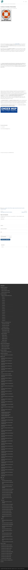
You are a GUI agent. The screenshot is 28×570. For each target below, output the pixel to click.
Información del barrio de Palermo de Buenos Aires (6, 410)
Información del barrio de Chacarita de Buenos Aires (6, 376)
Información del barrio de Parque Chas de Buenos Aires (7, 418)
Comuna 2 (3, 298)
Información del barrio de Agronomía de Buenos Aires (6, 358)
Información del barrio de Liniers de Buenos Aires (7, 397)
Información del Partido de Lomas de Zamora (7, 537)
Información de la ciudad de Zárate (6, 558)
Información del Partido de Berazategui (7, 524)
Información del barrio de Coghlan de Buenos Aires (6, 378)
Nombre (2, 225)
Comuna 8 (3, 308)
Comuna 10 (3, 312)
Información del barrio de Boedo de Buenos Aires (7, 372)
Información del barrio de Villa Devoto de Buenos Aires (7, 449)
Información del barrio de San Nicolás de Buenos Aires (7, 436)
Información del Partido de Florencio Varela (7, 531)
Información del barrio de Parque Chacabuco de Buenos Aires (5, 415)
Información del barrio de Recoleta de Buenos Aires (6, 426)
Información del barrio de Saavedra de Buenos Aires (6, 431)
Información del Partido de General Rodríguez (7, 502)
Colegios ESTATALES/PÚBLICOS (5, 343)
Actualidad (2, 561)
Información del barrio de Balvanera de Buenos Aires (6, 364)
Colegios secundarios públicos (5, 348)
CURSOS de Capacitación (4, 353)
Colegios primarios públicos (5, 346)
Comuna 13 (3, 317)
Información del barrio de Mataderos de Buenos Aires (6, 399)
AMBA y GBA (2, 477)
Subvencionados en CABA (5, 330)
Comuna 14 (3, 318)
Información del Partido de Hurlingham (7, 504)
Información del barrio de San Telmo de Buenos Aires (6, 439)
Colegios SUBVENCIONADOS (5, 328)
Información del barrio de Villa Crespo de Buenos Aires (7, 446)
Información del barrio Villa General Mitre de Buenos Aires (7, 454)
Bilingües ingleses (4, 335)
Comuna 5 (3, 303)
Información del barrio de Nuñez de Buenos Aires (7, 407)
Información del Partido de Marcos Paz (7, 509)
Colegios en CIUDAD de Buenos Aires (6, 295)
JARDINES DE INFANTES (4, 287)
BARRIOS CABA (3, 356)
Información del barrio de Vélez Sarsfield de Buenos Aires (7, 441)
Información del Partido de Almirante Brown (7, 521)
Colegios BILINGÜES (4, 333)
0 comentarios (15, 8)
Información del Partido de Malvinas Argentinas (7, 487)
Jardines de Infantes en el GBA (5, 292)
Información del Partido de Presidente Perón (7, 539)
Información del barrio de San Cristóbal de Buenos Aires (7, 433)
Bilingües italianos (4, 340)
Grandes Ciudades (3, 543)
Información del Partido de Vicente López (7, 498)
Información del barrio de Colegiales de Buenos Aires (6, 381)
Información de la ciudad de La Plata (6, 548)
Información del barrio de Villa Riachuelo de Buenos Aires (7, 470)
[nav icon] (26, 1)
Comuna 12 (3, 315)
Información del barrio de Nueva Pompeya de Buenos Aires (7, 405)
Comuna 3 (3, 300)
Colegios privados (9, 8)
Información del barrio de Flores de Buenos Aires (7, 386)
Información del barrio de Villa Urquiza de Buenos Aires (7, 475)
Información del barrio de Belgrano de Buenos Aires (6, 369)
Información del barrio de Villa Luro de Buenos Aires (6, 460)
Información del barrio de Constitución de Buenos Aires (7, 384)
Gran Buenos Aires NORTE (5, 323)
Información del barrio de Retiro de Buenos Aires (7, 428)
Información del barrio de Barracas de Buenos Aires (6, 366)
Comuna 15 (3, 320)
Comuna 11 (3, 313)
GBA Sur (2, 518)
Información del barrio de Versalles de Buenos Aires (6, 444)
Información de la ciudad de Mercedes (6, 553)
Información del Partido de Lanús (6, 534)
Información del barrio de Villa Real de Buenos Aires (6, 467)
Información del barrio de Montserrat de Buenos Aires (6, 402)
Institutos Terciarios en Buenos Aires (6, 351)
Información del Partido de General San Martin (7, 483)
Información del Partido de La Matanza (7, 507)
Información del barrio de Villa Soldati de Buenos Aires (7, 473)
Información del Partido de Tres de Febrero (7, 516)
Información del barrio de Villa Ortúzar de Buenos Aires (7, 465)
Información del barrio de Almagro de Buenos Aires (6, 361)
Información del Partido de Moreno (7, 512)
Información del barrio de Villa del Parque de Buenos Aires (7, 452)
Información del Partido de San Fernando (7, 489)
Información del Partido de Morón (6, 514)
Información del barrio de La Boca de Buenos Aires (6, 392)
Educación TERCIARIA (4, 350)
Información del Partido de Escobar (7, 480)
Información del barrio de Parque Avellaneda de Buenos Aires (5, 412)
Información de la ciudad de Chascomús (6, 546)
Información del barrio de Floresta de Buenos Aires (6, 389)
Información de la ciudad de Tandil (6, 556)
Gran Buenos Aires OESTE (5, 325)
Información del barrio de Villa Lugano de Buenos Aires (7, 457)
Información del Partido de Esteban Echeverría (7, 527)
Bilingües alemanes (4, 338)
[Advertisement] (14, 28)
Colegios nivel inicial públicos (5, 345)
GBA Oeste (2, 500)
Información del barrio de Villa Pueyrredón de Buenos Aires (7, 462)
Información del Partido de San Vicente (7, 541)
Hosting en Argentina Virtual (21, 568)
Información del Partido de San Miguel (7, 492)
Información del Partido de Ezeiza (6, 528)
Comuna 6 (3, 305)
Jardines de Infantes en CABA (5, 290)
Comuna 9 (3, 310)
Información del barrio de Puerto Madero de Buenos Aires (7, 423)
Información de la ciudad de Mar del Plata (7, 551)
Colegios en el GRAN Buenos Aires (6, 322)
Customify (15, 568)
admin (2, 8)
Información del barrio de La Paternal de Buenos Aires (6, 394)
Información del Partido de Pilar (6, 494)
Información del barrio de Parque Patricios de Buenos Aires (7, 420)
